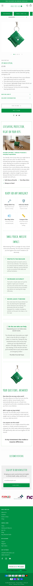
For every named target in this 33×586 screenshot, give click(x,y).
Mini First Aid (5, 60)
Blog (2, 532)
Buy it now (16, 110)
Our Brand (6, 13)
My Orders (4, 546)
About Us (3, 512)
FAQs (2, 526)
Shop (2, 519)
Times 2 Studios (20, 584)
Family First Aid (21, 13)
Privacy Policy (19, 582)
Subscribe (15, 485)
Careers (3, 514)
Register (3, 543)
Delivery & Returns (6, 528)
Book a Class (4, 516)
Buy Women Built (6, 534)
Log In (3, 541)
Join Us (3, 530)
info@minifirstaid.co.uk (7, 553)
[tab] (15, 54)
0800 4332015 (5, 555)
